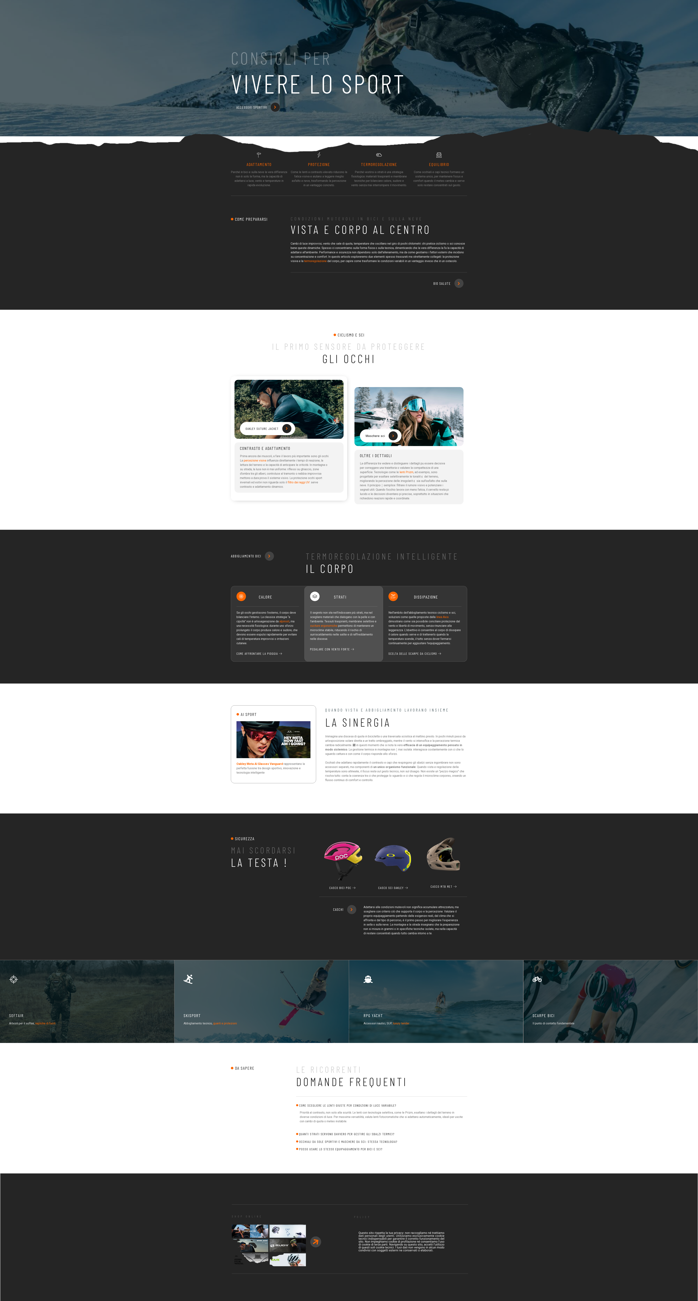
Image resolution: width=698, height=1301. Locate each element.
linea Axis (442, 617)
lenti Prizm (406, 472)
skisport (192, 1015)
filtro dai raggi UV (299, 482)
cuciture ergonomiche (323, 625)
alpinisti (284, 621)
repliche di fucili (45, 1023)
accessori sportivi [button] (251, 107)
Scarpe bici (544, 1015)
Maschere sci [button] (375, 436)
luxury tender (401, 1023)
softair (16, 1015)
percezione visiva (255, 460)
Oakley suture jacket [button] (262, 429)
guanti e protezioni (225, 1023)
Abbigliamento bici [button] (246, 556)
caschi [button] (338, 909)
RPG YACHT (373, 1015)
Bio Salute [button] (442, 283)
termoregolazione (315, 261)
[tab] (381, 1105)
